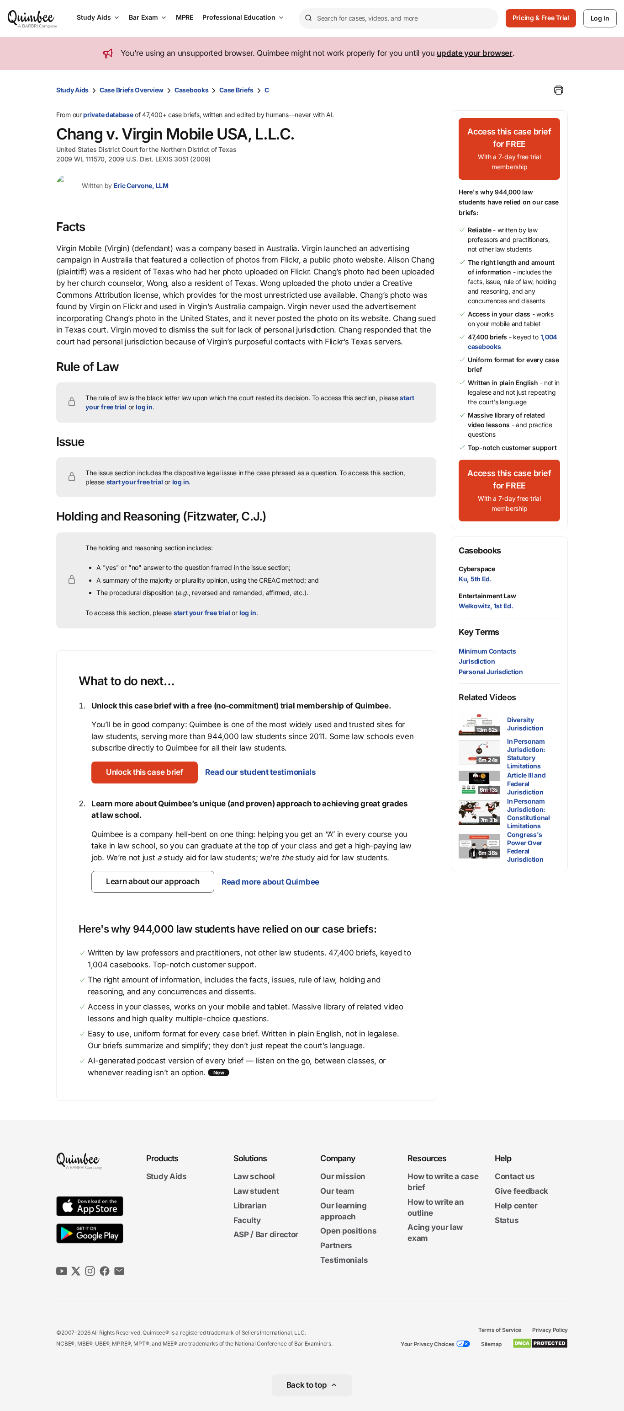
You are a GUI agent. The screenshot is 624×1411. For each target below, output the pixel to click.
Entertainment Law (487, 596)
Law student (256, 1191)
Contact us (515, 1176)
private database (108, 114)
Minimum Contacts (487, 651)
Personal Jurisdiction (491, 672)
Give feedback (521, 1191)
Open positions (348, 1231)
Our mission (342, 1176)
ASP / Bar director (266, 1234)
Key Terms (479, 632)
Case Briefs (236, 90)
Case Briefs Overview (132, 90)
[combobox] (398, 18)
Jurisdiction (477, 661)
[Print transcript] (559, 90)
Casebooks (191, 90)
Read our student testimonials (260, 772)
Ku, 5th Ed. (475, 579)
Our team (337, 1191)
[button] (144, 772)
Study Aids (94, 17)
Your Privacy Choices (428, 1344)
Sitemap (491, 1344)
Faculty (247, 1220)
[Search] (308, 18)
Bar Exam (143, 17)
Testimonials (344, 1260)
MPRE (184, 17)
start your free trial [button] (134, 482)
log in (144, 407)
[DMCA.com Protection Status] (540, 1343)
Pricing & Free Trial (541, 17)
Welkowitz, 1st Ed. (486, 606)
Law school (254, 1176)
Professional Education (238, 17)
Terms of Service (499, 1329)
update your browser (474, 53)
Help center (516, 1205)
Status (506, 1220)
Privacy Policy (550, 1329)
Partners (336, 1245)
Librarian (250, 1205)
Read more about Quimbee (270, 881)
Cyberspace (477, 569)
